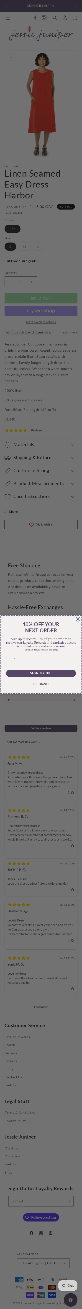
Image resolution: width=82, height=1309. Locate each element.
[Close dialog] (78, 619)
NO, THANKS (41, 684)
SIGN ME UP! (41, 673)
